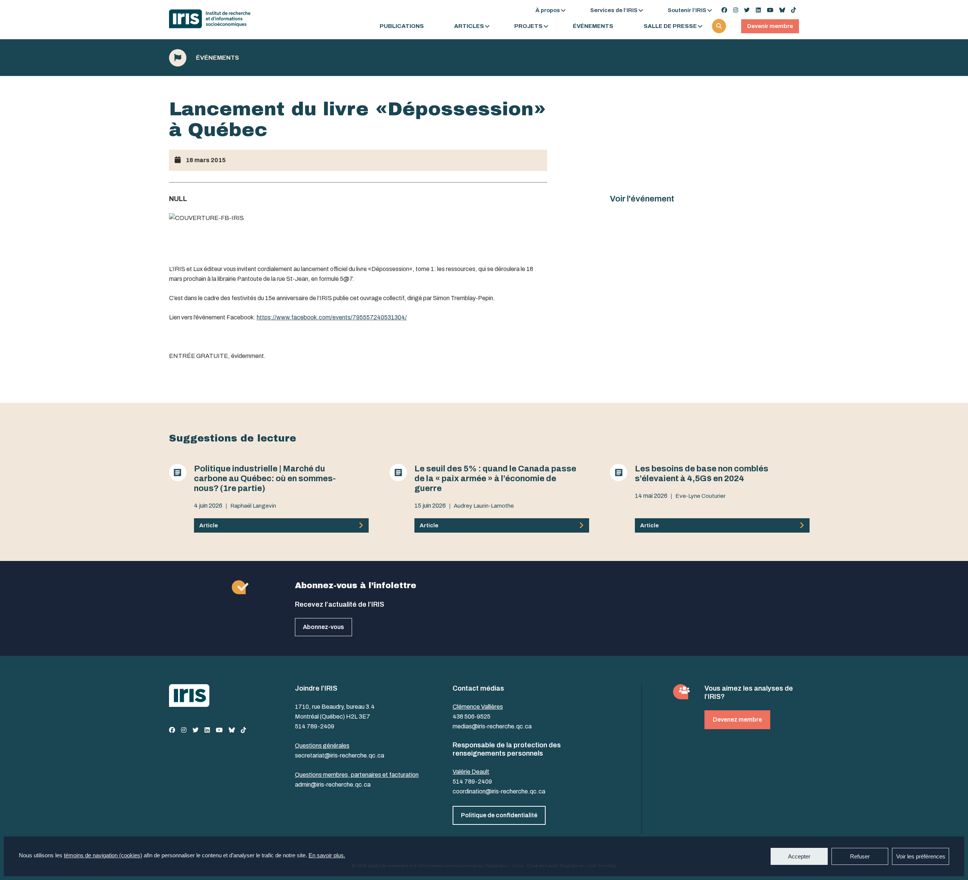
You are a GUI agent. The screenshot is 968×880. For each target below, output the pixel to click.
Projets (528, 26)
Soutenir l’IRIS (687, 10)
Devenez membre (737, 719)
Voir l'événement (642, 198)
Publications (402, 26)
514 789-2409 (314, 726)
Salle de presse (670, 26)
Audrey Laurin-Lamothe (484, 506)
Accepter (799, 856)
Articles (469, 26)
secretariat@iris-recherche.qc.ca (339, 755)
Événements (593, 26)
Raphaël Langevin (253, 506)
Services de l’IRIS (614, 10)
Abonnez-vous (323, 627)
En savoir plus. (327, 855)
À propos (547, 10)
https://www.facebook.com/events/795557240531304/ (332, 317)
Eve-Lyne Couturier (700, 496)
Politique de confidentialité (499, 815)
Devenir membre (770, 26)
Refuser (860, 856)
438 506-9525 (471, 716)
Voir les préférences (920, 856)
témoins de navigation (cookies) (103, 855)
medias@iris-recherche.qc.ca (492, 726)
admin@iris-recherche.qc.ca (333, 784)
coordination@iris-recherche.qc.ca (499, 791)
